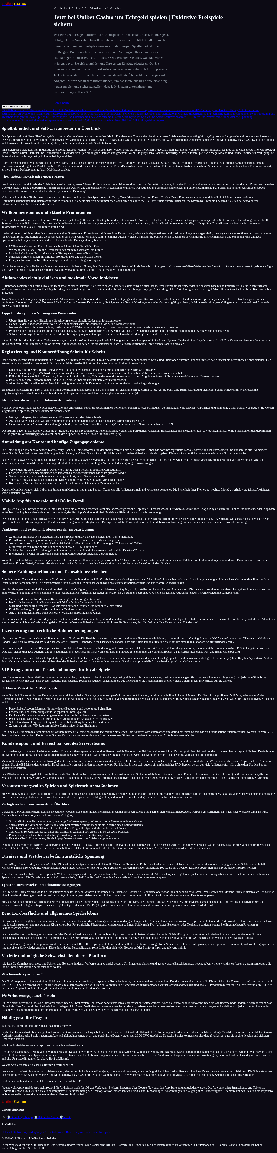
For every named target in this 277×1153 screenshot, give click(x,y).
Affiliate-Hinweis (54, 1132)
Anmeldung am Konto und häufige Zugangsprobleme (34, 113)
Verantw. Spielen (102, 1132)
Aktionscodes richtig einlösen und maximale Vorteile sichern (158, 110)
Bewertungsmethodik (78, 1132)
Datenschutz (9, 1132)
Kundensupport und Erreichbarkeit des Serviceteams (78, 117)
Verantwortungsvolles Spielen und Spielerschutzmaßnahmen (149, 117)
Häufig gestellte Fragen (148, 120)
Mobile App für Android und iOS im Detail (94, 113)
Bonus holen (61, 102)
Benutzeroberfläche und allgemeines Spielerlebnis (33, 120)
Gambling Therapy (20, 1117)
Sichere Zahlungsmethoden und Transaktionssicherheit (154, 113)
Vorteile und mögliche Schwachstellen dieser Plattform (98, 120)
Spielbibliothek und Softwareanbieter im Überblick (33, 110)
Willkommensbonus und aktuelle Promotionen (92, 110)
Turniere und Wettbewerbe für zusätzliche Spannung (220, 117)
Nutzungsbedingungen (30, 1132)
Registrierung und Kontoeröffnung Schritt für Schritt (227, 110)
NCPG (65, 1117)
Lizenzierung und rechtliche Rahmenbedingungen (218, 113)
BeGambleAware (46, 1117)
